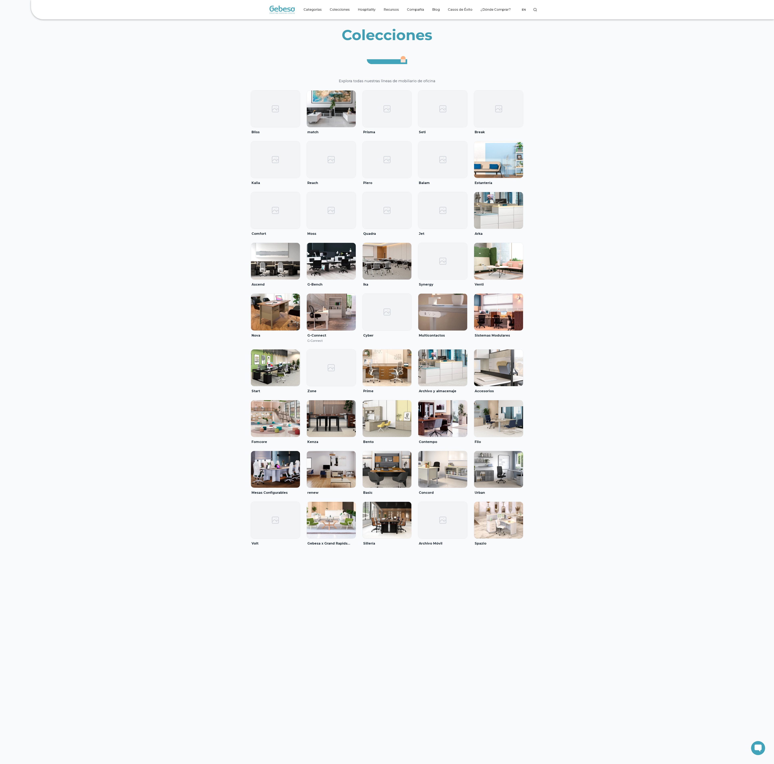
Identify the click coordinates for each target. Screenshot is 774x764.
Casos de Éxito (460, 9)
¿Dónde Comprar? (496, 9)
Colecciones (340, 9)
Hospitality (367, 9)
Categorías (313, 9)
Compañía (415, 9)
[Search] (535, 9)
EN (524, 9)
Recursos (391, 9)
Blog (436, 9)
